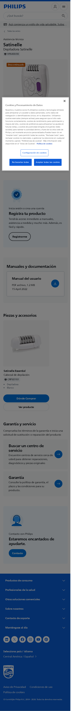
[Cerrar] (62, 100)
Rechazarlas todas (19, 164)
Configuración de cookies (33, 155)
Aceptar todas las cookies (47, 164)
